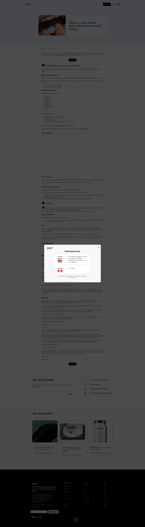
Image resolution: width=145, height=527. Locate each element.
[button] (98, 247)
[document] (72, 263)
